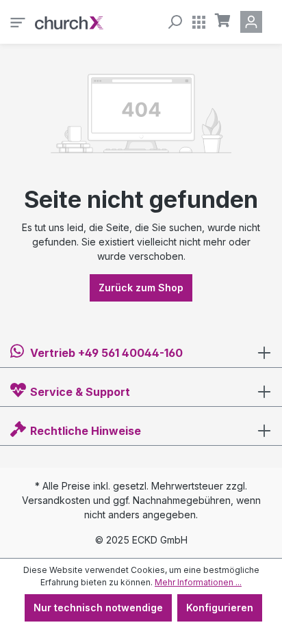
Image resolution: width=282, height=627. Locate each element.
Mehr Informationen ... (198, 582)
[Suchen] (175, 22)
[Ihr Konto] (253, 22)
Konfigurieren (219, 607)
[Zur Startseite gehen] (69, 21)
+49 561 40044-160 (130, 353)
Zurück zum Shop (141, 287)
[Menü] (17, 21)
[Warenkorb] (222, 20)
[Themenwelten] (199, 22)
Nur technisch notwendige (98, 607)
